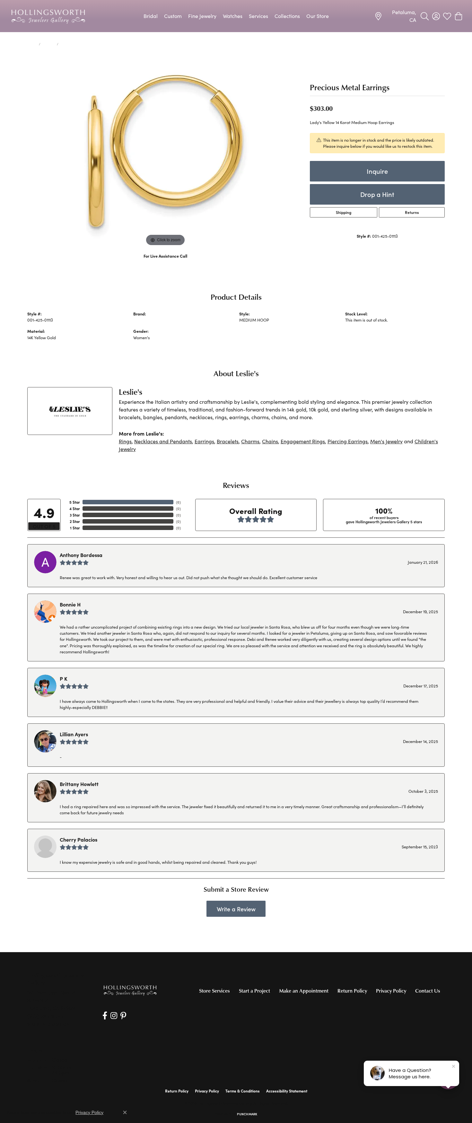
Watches (232, 16)
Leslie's (139, 320)
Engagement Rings (303, 441)
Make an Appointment (303, 990)
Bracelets (228, 441)
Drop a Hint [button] (377, 194)
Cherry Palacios (78, 839)
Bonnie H (70, 604)
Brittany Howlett (79, 783)
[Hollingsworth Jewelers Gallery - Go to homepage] (130, 990)
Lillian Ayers (74, 734)
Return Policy (352, 990)
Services (258, 16)
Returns (412, 212)
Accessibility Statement (286, 1090)
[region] (165, 151)
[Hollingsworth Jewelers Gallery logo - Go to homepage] (48, 16)
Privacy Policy (391, 990)
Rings (125, 441)
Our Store (317, 16)
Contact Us (427, 990)
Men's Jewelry (386, 441)
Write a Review (236, 909)
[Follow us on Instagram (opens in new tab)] (113, 1016)
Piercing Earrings (348, 441)
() (178, 502)
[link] (395, 16)
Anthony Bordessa (81, 554)
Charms (250, 441)
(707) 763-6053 (165, 262)
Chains (270, 441)
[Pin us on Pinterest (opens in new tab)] (123, 1016)
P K (63, 678)
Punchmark (247, 1114)
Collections (287, 16)
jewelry (48, 44)
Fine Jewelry (202, 16)
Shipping (343, 212)
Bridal (151, 16)
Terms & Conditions (242, 1090)
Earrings (204, 441)
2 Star (75, 521)
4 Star (74, 508)
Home (31, 44)
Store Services (214, 990)
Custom (173, 16)
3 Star (75, 514)
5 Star (74, 502)
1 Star (75, 527)
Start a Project (254, 990)
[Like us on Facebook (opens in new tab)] (104, 1016)
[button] (425, 16)
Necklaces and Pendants (163, 441)
